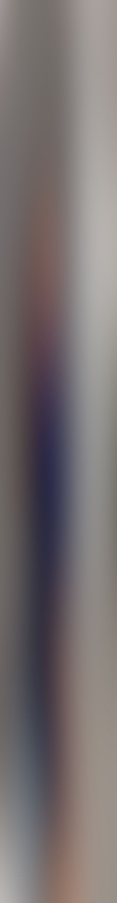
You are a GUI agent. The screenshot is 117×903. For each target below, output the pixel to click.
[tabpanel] (58, 691)
